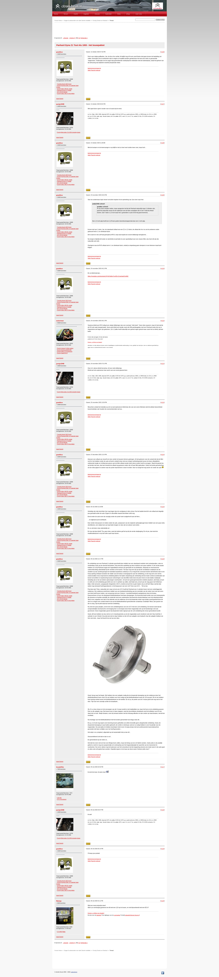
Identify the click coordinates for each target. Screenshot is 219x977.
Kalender (108, 14)
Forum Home (58, 20)
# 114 (162, 454)
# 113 (162, 402)
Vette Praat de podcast (94, 70)
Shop (128, 14)
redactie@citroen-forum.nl (132, 915)
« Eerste (65, 38)
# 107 (162, 104)
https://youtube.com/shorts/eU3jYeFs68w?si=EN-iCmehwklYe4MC (108, 276)
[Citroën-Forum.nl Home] (68, 9)
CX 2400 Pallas (61, 931)
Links (119, 14)
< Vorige (71, 38)
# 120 (162, 900)
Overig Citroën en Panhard (100, 20)
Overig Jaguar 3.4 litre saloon (65, 348)
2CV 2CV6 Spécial (62, 92)
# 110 (162, 268)
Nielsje (58, 901)
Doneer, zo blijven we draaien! (95, 342)
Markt (76, 14)
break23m (60, 767)
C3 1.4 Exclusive (61, 799)
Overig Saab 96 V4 (62, 353)
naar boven (59, 98)
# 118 (162, 810)
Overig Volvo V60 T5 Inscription (65, 93)
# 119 (162, 848)
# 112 (162, 363)
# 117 (162, 767)
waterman (60, 321)
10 (79, 38)
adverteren (74, 972)
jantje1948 (60, 104)
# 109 (162, 195)
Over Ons (139, 14)
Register (86, 14)
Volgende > (84, 38)
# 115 (162, 506)
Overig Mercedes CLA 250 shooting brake (68, 132)
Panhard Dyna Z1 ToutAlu (64, 90)
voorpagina (117, 915)
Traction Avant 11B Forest (64, 84)
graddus (59, 52)
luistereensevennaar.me (94, 68)
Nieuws (97, 14)
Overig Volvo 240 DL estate (64, 88)
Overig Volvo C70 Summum (64, 351)
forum (66, 14)
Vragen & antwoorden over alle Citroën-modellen (77, 20)
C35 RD (59, 797)
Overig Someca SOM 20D (64, 350)
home (56, 14)
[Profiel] (88, 99)
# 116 (162, 559)
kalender (98, 915)
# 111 (162, 320)
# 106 (162, 51)
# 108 (162, 142)
